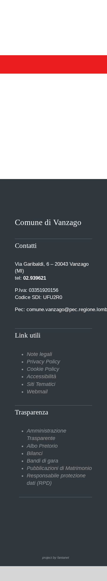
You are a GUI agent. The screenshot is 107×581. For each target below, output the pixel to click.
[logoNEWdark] (53, 9)
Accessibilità (41, 376)
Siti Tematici (41, 384)
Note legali (39, 354)
